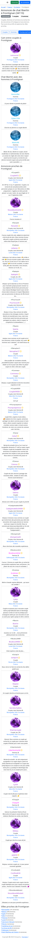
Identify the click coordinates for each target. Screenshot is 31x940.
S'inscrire (15, 2)
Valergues (5, 930)
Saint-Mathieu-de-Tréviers (10, 932)
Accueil (3, 7)
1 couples (15, 16)
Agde (3, 914)
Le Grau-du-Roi (7, 928)
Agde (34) (12, 180)
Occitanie (17, 7)
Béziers (4, 912)
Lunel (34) (12, 253)
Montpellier (6, 910)
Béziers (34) (12, 214)
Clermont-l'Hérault (8, 922)
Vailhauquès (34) (11, 557)
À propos (25, 937)
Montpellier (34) (12, 230)
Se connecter (25, 2)
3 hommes (24, 16)
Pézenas (4, 918)
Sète (3, 916)
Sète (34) (12, 396)
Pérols (4, 924)
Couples (5, 32)
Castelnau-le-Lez (7, 926)
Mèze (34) (12, 604)
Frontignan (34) (12, 60)
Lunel (4, 920)
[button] (8, 2)
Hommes (14, 32)
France (9, 7)
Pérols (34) (11, 662)
